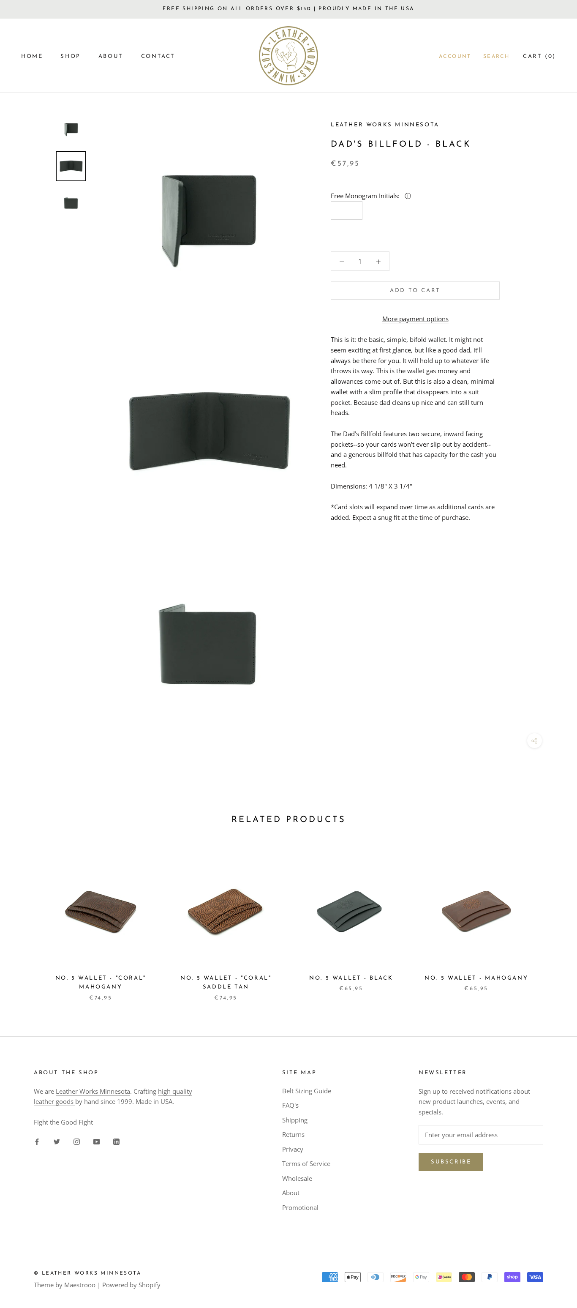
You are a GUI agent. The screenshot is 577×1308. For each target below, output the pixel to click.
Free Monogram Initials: (366, 195)
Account (455, 56)
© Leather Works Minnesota (87, 1273)
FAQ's (290, 1105)
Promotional (300, 1207)
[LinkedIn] (116, 1141)
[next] (550, 920)
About (290, 1192)
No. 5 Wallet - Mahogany (476, 978)
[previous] (26, 920)
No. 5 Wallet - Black (351, 978)
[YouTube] (96, 1141)
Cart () (539, 56)
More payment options (415, 318)
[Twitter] (57, 1141)
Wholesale (297, 1178)
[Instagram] (76, 1141)
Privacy (292, 1149)
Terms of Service (306, 1163)
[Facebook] (37, 1141)
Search (496, 56)
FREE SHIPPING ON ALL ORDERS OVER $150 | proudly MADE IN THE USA (288, 8)
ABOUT (110, 56)
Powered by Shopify (131, 1285)
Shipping (295, 1120)
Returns (293, 1134)
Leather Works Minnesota (93, 1091)
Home (32, 56)
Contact (158, 56)
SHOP (70, 56)
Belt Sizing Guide (306, 1091)
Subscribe (451, 1162)
